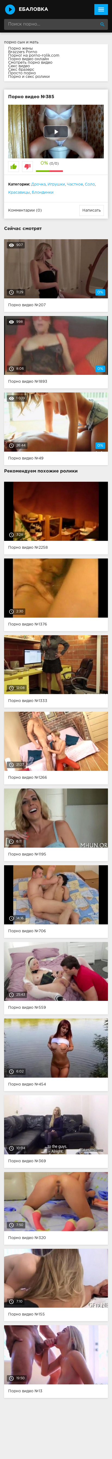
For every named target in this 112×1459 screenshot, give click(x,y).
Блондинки (43, 192)
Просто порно (22, 73)
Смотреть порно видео (30, 62)
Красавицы (19, 192)
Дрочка (38, 184)
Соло (90, 184)
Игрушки (56, 184)
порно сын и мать (21, 42)
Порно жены (20, 48)
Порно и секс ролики (29, 76)
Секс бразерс (21, 69)
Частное (75, 184)
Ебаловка (33, 9)
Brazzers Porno (22, 52)
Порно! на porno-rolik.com (33, 55)
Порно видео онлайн (28, 59)
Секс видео (19, 66)
